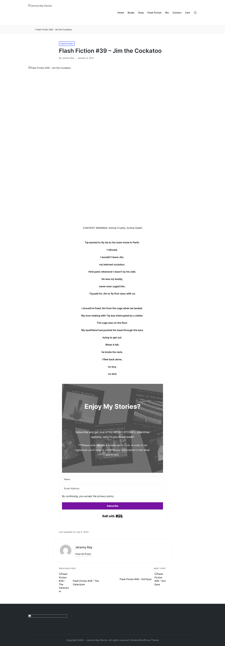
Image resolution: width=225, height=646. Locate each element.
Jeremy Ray (83, 547)
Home (31, 29)
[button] (112, 497)
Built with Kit (112, 516)
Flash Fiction (66, 43)
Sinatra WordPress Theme (144, 640)
